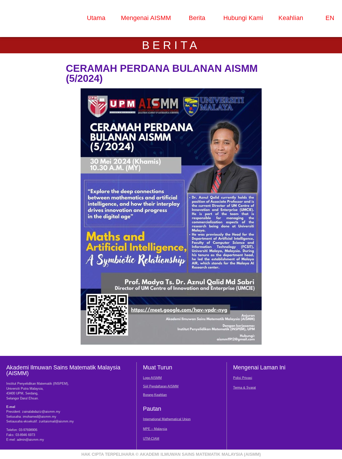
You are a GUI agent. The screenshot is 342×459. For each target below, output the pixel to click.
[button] (147, 18)
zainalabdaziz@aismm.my (41, 411)
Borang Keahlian (155, 395)
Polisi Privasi (242, 378)
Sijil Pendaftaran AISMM (161, 386)
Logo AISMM (152, 378)
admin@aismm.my (30, 439)
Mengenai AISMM (146, 17)
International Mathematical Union (167, 419)
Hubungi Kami (243, 17)
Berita (197, 17)
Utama (96, 17)
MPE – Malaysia (155, 429)
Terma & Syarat (244, 387)
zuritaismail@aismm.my (56, 421)
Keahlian (290, 17)
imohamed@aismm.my (39, 416)
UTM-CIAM (151, 438)
